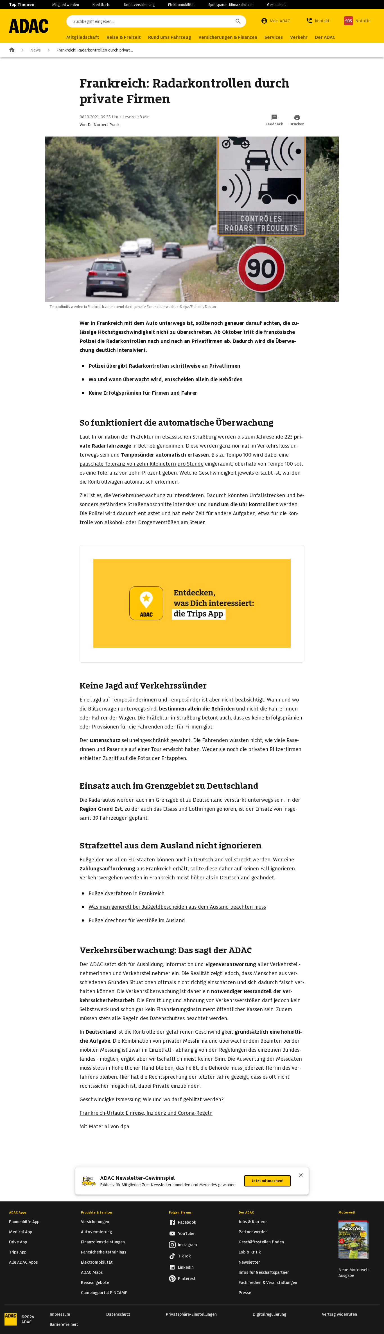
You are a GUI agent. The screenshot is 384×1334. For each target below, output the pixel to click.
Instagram (187, 1244)
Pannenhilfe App (24, 1221)
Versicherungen (95, 1221)
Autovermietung (96, 1231)
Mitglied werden (65, 4)
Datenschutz (118, 1314)
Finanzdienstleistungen (103, 1241)
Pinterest (187, 1278)
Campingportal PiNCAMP (104, 1292)
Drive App (18, 1241)
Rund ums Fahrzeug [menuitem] (169, 37)
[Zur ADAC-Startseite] (28, 26)
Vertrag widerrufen (339, 1314)
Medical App (20, 1231)
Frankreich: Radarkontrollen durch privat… (95, 50)
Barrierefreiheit (64, 1324)
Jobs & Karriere (252, 1221)
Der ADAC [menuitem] (325, 37)
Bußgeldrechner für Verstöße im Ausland (137, 920)
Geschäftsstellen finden (261, 1241)
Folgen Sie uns (180, 1212)
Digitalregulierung (269, 1314)
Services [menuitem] (274, 37)
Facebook (187, 1222)
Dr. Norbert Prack (103, 124)
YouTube (186, 1233)
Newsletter (249, 1262)
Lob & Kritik (250, 1252)
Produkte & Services (97, 1212)
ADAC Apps (17, 1212)
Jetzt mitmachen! (267, 1180)
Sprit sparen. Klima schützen (231, 4)
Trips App (17, 1252)
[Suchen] (238, 21)
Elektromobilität (181, 4)
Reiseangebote (95, 1282)
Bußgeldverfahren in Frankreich (126, 893)
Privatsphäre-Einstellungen (191, 1314)
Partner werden (253, 1231)
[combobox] (156, 21)
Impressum (60, 1314)
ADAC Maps (92, 1272)
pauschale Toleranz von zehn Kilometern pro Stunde (142, 464)
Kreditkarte (101, 4)
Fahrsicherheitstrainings (103, 1252)
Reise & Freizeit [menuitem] (124, 37)
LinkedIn (186, 1267)
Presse (245, 1292)
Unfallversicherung (139, 4)
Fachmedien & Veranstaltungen (268, 1282)
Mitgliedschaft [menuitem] (82, 37)
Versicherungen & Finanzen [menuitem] (227, 37)
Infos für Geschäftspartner (264, 1272)
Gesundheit (276, 4)
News (35, 50)
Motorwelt (347, 1212)
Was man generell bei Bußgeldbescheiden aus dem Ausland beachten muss (177, 907)
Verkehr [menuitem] (299, 37)
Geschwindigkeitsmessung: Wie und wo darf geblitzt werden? (152, 1099)
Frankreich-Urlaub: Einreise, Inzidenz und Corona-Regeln (146, 1113)
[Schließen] (300, 1176)
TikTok (184, 1256)
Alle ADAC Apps (23, 1262)
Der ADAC (246, 1212)
